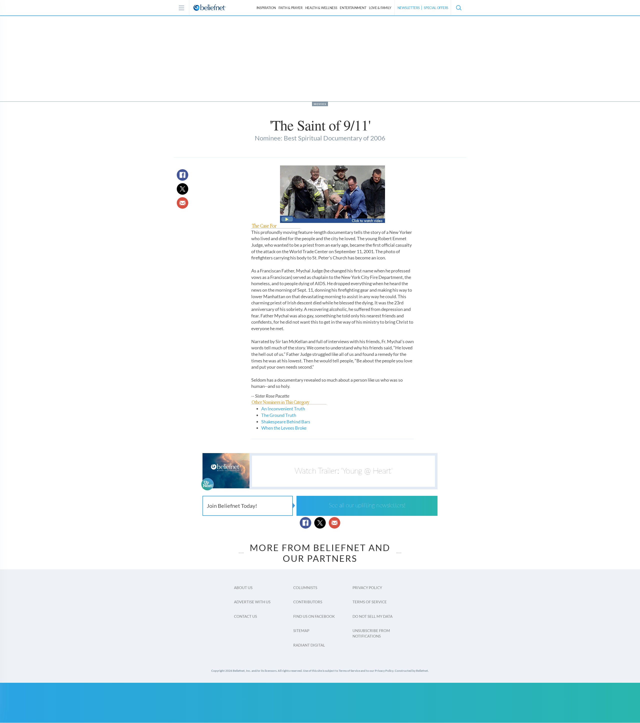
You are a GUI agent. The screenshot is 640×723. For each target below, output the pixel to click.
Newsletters (409, 8)
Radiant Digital (309, 645)
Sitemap (301, 630)
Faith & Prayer (290, 8)
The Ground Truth (278, 415)
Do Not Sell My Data (372, 616)
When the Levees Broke (283, 428)
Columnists (305, 587)
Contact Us (245, 616)
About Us (243, 587)
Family (380, 8)
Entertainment (353, 8)
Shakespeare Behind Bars (285, 421)
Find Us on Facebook (314, 616)
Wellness (321, 8)
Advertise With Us (252, 602)
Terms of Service (369, 602)
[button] (458, 7)
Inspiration (266, 8)
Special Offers (436, 8)
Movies (320, 103)
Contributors (307, 602)
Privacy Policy (367, 587)
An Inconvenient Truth (283, 408)
